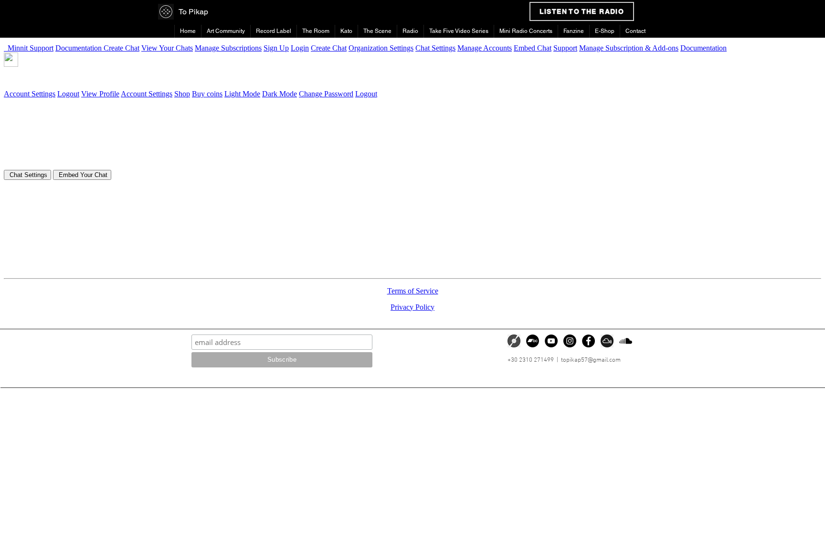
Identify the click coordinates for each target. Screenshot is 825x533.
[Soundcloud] (625, 340)
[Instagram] (569, 340)
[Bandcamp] (532, 340)
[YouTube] (551, 340)
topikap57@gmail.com (591, 360)
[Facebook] (588, 340)
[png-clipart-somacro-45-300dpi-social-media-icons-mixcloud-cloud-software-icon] (607, 340)
